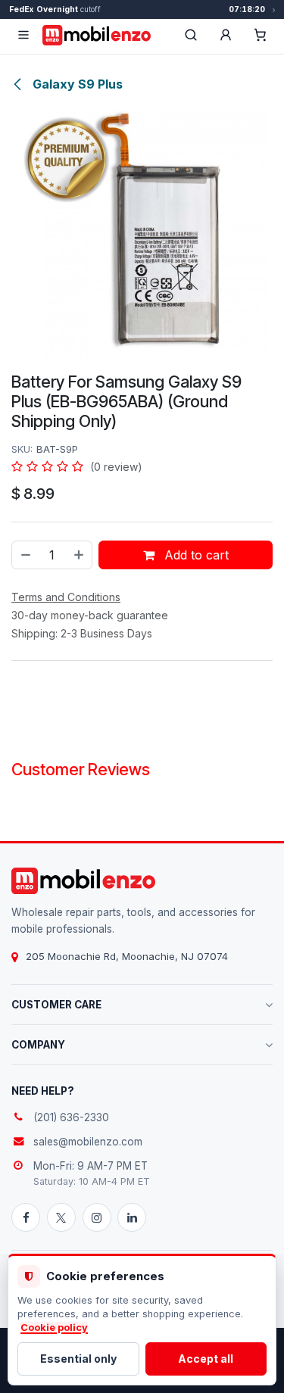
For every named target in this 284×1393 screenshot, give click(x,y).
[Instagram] (97, 1217)
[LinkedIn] (131, 1217)
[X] (61, 1217)
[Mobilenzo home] (83, 881)
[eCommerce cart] (260, 34)
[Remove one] (25, 555)
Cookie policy (54, 1327)
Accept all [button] (205, 1358)
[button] (225, 34)
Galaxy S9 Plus (76, 84)
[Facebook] (25, 1217)
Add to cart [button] (195, 554)
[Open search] (190, 34)
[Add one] (79, 555)
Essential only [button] (78, 1358)
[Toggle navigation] (23, 34)
